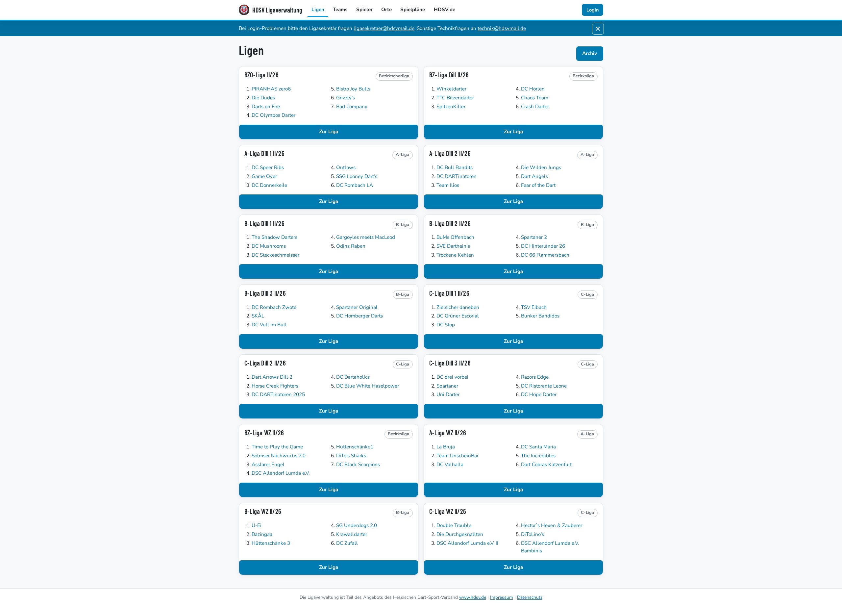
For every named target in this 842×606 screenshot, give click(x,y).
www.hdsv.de (472, 597)
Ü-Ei (256, 525)
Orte (386, 9)
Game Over (264, 176)
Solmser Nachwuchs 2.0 (279, 455)
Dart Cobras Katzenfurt (546, 464)
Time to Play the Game (277, 446)
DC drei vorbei (452, 377)
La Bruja (445, 446)
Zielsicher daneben (457, 307)
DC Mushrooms (269, 246)
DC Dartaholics (353, 377)
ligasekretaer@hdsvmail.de (384, 28)
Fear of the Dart (538, 185)
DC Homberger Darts (359, 316)
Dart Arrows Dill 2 (272, 377)
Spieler (364, 9)
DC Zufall (347, 543)
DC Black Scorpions (358, 464)
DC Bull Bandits (454, 167)
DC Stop (445, 324)
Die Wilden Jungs (541, 167)
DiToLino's (532, 534)
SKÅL (258, 316)
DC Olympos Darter (273, 115)
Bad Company (351, 106)
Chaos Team (534, 97)
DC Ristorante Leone (544, 386)
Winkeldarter (451, 89)
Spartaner (447, 386)
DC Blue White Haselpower (367, 386)
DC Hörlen (533, 89)
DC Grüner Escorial (457, 316)
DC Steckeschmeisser (275, 255)
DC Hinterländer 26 (543, 246)
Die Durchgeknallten (459, 534)
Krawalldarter (351, 534)
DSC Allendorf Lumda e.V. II (467, 543)
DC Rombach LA (354, 185)
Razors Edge (535, 377)
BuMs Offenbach (455, 237)
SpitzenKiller (450, 106)
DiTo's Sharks (351, 455)
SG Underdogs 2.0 (356, 525)
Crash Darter (535, 106)
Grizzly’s (345, 97)
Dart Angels (534, 176)
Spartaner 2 (534, 237)
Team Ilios (447, 185)
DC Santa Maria (538, 446)
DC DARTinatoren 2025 (278, 394)
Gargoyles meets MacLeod (365, 237)
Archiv (589, 53)
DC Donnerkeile (269, 185)
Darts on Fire (266, 106)
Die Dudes (263, 97)
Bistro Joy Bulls (353, 89)
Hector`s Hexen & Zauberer (551, 525)
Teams (340, 9)
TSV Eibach (534, 307)
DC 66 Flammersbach (545, 255)
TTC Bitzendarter (455, 97)
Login (592, 10)
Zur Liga (328, 131)
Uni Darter (447, 394)
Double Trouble (453, 525)
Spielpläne (412, 9)
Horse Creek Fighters (275, 386)
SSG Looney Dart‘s (356, 176)
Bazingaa (262, 534)
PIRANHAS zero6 (271, 89)
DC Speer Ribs (268, 167)
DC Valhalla (449, 464)
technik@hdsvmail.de (502, 28)
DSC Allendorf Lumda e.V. (281, 473)
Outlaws (346, 167)
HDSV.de (444, 9)
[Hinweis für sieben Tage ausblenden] (598, 29)
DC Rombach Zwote (274, 307)
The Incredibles (538, 455)
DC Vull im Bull (269, 324)
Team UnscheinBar (457, 455)
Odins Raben (350, 246)
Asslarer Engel (268, 464)
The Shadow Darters (274, 237)
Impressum (501, 597)
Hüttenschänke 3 (271, 543)
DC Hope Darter (539, 394)
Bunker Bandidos (540, 316)
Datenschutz (529, 597)
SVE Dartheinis (453, 246)
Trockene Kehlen (455, 255)
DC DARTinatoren (456, 176)
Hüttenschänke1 (354, 446)
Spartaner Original (357, 307)
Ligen (317, 9)
